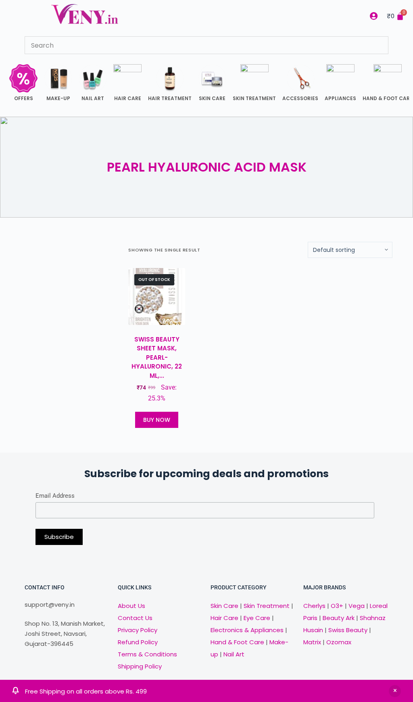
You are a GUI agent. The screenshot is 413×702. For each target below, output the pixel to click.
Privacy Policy (137, 630)
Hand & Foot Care (237, 642)
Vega (356, 605)
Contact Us (135, 618)
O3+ (337, 605)
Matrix (312, 642)
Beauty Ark (339, 618)
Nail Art (233, 654)
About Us (131, 605)
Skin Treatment (267, 605)
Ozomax (338, 642)
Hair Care (224, 618)
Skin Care (224, 605)
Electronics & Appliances (247, 630)
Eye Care (256, 618)
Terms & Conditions (147, 654)
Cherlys (314, 605)
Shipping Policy (140, 666)
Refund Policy (138, 642)
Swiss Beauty (347, 630)
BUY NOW (156, 420)
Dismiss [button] (395, 691)
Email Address (55, 495)
